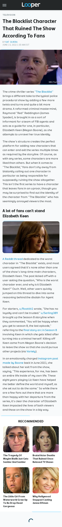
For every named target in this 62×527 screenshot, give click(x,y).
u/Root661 (26, 309)
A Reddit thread (13, 259)
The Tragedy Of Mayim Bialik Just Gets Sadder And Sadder (15, 459)
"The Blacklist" (43, 92)
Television (9, 15)
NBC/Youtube (52, 250)
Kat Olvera (11, 42)
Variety (31, 351)
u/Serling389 (49, 313)
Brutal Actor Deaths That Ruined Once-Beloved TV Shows (44, 459)
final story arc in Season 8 (40, 330)
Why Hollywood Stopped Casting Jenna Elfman (42, 500)
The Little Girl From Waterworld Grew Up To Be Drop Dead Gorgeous (15, 501)
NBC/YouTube (54, 82)
